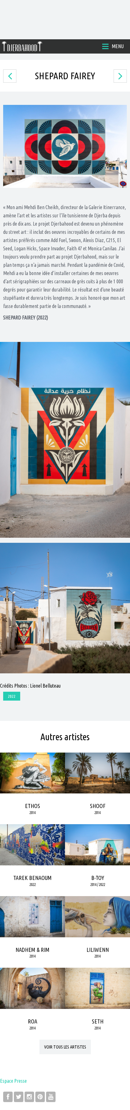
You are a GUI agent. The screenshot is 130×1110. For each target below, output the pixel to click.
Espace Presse (13, 1081)
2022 (11, 696)
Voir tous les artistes (65, 1046)
